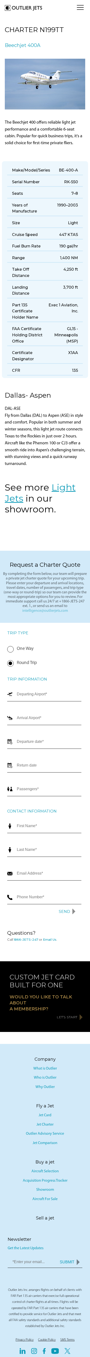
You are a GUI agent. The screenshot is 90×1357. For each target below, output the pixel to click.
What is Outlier (45, 1069)
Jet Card (45, 1115)
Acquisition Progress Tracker (45, 1181)
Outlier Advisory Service (45, 1134)
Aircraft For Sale (45, 1199)
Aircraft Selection (45, 1171)
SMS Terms (67, 1340)
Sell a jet (45, 1218)
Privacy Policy (25, 1340)
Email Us (49, 939)
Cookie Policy (47, 1340)
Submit (67, 1262)
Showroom (45, 1190)
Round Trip (27, 663)
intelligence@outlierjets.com (45, 611)
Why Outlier (45, 1087)
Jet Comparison (45, 1143)
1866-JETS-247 (26, 939)
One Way (25, 649)
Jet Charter (45, 1125)
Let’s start (67, 1017)
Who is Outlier (45, 1078)
